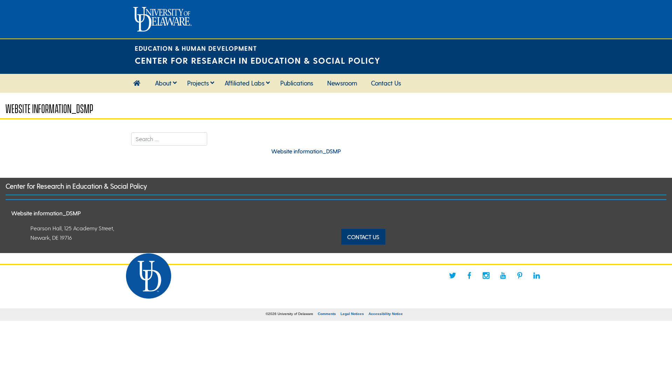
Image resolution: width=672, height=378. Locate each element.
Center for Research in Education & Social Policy (76, 186)
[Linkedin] (536, 275)
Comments (327, 314)
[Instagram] (486, 275)
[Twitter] (452, 275)
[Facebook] (469, 275)
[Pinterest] (519, 275)
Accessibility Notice (386, 314)
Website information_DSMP (306, 151)
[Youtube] (503, 275)
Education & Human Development (196, 48)
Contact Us (363, 236)
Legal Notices (352, 314)
